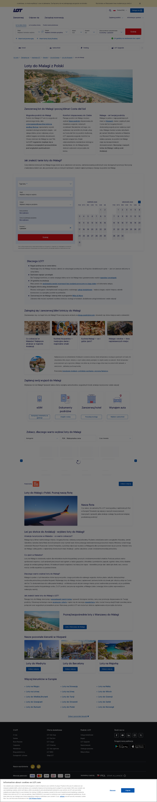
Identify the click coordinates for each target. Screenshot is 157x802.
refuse (62, 796)
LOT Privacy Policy (35, 798)
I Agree (127, 790)
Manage (113, 790)
